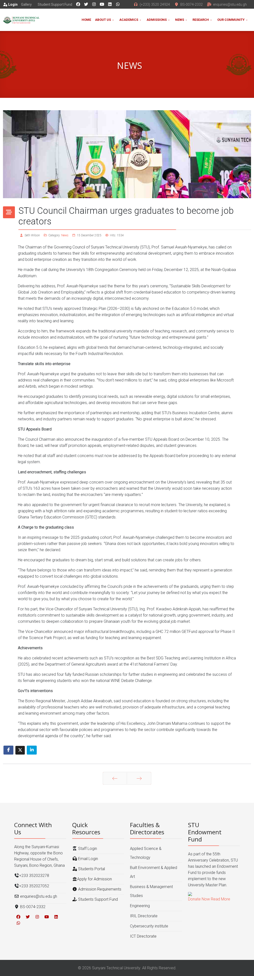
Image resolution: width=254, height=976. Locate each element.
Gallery (26, 4)
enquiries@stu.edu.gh (230, 4)
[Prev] (115, 778)
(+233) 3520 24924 (155, 4)
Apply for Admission (94, 879)
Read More (220, 899)
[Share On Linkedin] (32, 750)
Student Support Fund (55, 4)
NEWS (179, 20)
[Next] (139, 778)
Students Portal (91, 869)
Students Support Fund (97, 899)
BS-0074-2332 (191, 4)
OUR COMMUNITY (231, 20)
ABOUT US (103, 20)
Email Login (87, 858)
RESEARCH (200, 20)
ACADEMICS (128, 20)
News (64, 235)
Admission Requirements (99, 889)
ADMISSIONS (157, 20)
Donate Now (199, 899)
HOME (86, 20)
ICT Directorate (143, 936)
